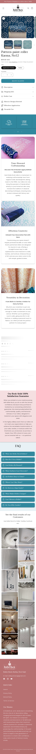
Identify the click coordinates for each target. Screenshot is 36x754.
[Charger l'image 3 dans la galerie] (27, 44)
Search (5, 689)
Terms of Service (8, 701)
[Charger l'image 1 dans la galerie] (8, 44)
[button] (3, 8)
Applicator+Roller (8, 68)
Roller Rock (10, 749)
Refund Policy (7, 697)
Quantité (3, 71)
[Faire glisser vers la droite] (34, 45)
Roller (20, 68)
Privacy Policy (7, 693)
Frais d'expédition (13, 62)
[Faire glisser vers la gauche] (2, 45)
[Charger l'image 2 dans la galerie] (18, 44)
